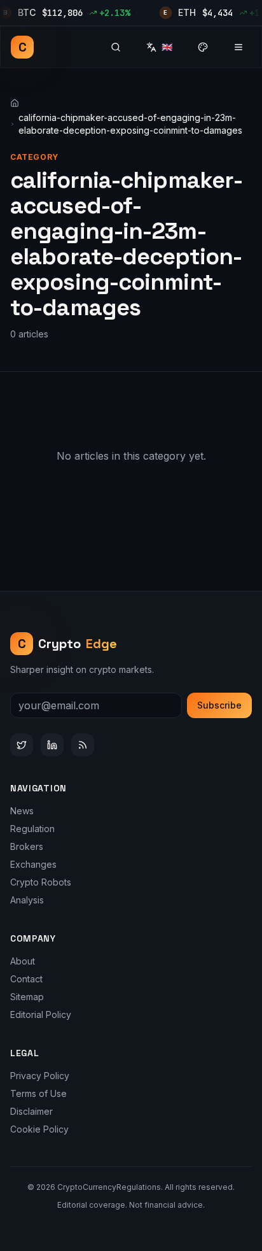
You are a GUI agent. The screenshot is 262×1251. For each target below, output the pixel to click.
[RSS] (82, 744)
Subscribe (219, 705)
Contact (26, 978)
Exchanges (33, 864)
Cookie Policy (39, 1129)
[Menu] (238, 47)
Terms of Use (38, 1093)
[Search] (115, 47)
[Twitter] (21, 744)
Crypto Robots (40, 882)
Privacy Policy (39, 1075)
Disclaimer (31, 1111)
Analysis (27, 899)
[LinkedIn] (52, 744)
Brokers (26, 846)
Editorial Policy (40, 1014)
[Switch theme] (203, 47)
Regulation (32, 828)
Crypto (68, 643)
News (22, 810)
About (22, 961)
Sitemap (27, 996)
